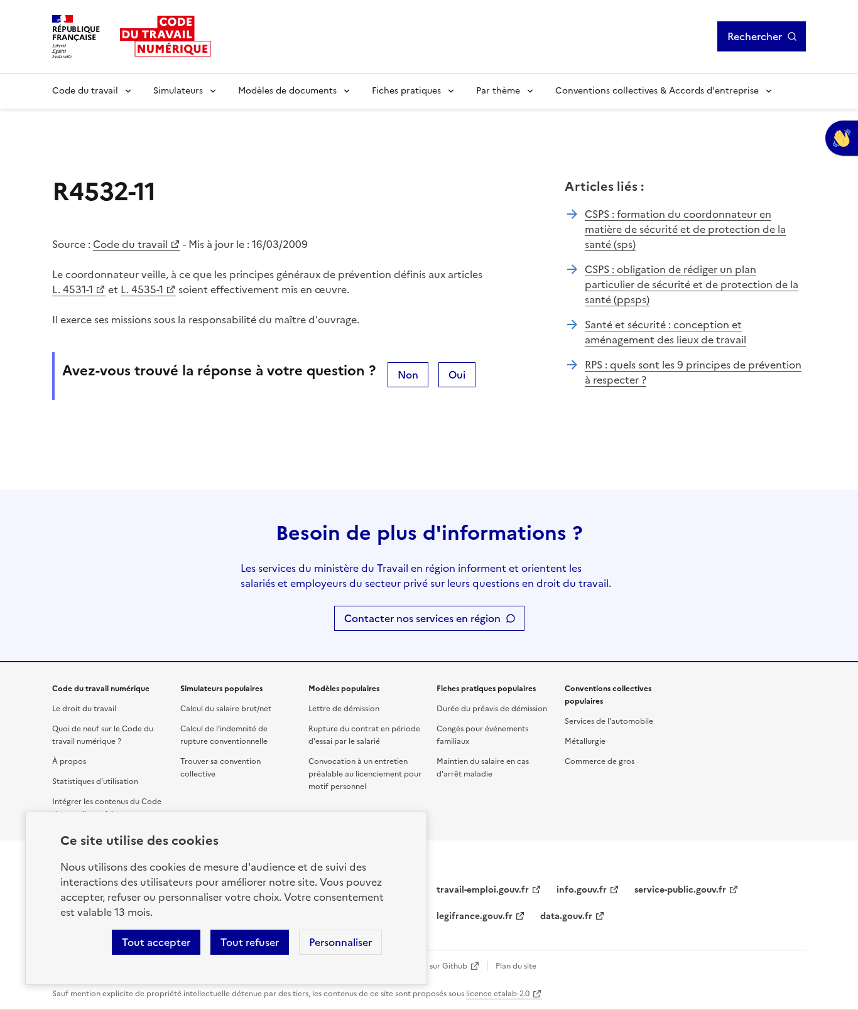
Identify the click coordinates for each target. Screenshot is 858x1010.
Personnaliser (340, 942)
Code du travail (85, 90)
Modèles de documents (287, 90)
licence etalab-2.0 (497, 993)
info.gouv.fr (582, 889)
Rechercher (754, 36)
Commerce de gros (599, 761)
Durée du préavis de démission (492, 708)
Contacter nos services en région (422, 618)
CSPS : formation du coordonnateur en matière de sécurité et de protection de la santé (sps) (685, 229)
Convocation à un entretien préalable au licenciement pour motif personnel (364, 774)
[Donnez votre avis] (841, 138)
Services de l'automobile (609, 721)
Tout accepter (156, 942)
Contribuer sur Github (427, 966)
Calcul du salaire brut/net (225, 708)
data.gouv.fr (566, 916)
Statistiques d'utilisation (95, 781)
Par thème (498, 90)
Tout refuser (249, 942)
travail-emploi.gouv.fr (483, 889)
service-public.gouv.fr (680, 889)
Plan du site (516, 966)
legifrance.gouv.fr (475, 916)
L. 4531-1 (72, 289)
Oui (456, 374)
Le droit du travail (84, 708)
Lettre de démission (343, 708)
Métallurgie (585, 741)
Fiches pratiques (406, 90)
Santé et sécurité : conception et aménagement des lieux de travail (665, 332)
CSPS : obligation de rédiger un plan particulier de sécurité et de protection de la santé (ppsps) (691, 284)
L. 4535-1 (142, 289)
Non (408, 374)
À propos (69, 761)
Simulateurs (178, 90)
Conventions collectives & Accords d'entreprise (657, 90)
